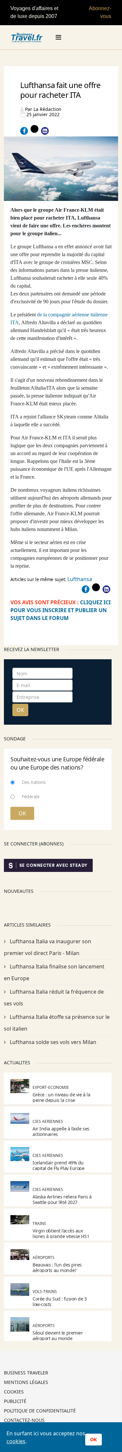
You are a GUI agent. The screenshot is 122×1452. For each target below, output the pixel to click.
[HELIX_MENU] (58, 37)
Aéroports (44, 1257)
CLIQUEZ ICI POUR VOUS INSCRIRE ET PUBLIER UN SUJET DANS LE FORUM (60, 610)
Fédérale (30, 796)
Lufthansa (79, 579)
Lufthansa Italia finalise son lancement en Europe (54, 972)
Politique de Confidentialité (40, 1411)
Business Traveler (26, 1373)
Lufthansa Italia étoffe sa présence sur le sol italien (57, 1022)
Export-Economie (51, 1087)
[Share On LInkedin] (45, 131)
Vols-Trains (45, 1291)
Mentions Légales (26, 1382)
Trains (39, 1223)
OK (20, 710)
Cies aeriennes (48, 1121)
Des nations (34, 782)
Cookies (14, 1392)
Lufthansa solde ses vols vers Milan (52, 1042)
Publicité (15, 1401)
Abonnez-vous (100, 12)
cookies (16, 1441)
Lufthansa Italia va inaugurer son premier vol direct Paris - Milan (47, 947)
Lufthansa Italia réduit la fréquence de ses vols (54, 997)
